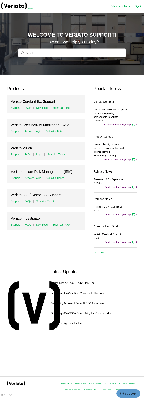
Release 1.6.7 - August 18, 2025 (108, 208)
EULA (96, 389)
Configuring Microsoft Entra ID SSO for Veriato (77, 303)
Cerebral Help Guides (107, 226)
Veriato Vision (110, 383)
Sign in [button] (138, 6)
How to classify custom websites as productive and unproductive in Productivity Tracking (109, 150)
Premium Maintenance (73, 389)
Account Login (33, 131)
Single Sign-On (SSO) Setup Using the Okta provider (80, 313)
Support (30, 8)
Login (39, 154)
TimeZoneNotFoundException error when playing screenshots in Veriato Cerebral (109, 115)
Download (42, 107)
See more (99, 252)
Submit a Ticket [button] (118, 6)
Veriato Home (67, 383)
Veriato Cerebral (104, 101)
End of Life (88, 389)
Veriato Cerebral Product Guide (107, 236)
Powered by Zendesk (10, 395)
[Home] (16, 384)
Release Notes (103, 171)
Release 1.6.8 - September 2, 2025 (109, 181)
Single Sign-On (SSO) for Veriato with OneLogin (77, 292)
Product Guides (103, 136)
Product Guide (106, 389)
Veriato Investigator (127, 383)
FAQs (28, 107)
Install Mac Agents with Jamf (66, 323)
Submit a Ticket (61, 107)
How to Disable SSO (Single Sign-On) (72, 282)
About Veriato (80, 383)
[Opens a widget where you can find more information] (128, 393)
